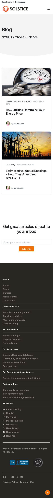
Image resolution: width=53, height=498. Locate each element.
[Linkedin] (21, 477)
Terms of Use (27, 482)
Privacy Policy (10, 482)
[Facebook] (4, 477)
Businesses (20, 2)
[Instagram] (17, 477)
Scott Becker (19, 124)
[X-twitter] (8, 477)
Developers (7, 2)
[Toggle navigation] (48, 8)
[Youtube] (12, 477)
